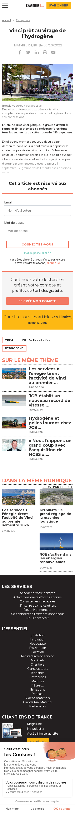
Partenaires (37, 706)
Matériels (37, 660)
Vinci (9, 339)
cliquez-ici (53, 263)
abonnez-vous (37, 323)
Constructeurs (37, 669)
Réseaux (37, 685)
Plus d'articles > (57, 487)
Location (37, 652)
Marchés (37, 681)
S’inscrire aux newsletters (37, 605)
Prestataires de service (37, 656)
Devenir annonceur (37, 610)
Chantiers (37, 664)
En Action (37, 635)
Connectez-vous (38, 244)
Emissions (37, 690)
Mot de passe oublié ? (37, 252)
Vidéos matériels (37, 698)
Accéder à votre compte (37, 593)
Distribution (37, 648)
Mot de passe (14, 222)
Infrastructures (36, 339)
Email (8, 202)
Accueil (6, 20)
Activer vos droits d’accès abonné (37, 597)
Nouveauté (37, 644)
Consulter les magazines (37, 601)
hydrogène (14, 348)
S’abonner (59, 5)
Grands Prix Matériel (37, 702)
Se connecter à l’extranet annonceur (37, 614)
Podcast (37, 694)
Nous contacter (37, 618)
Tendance (37, 673)
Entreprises (23, 20)
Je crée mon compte (37, 301)
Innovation (37, 639)
